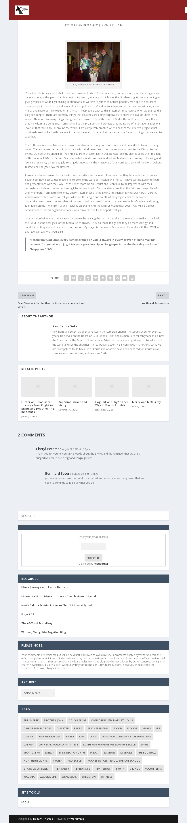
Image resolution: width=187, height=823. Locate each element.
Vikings (135, 768)
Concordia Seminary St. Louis (112, 720)
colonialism (77, 720)
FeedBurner (101, 563)
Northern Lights (36, 760)
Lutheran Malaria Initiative (58, 744)
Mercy (49, 752)
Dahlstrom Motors (37, 728)
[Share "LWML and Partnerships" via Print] (132, 278)
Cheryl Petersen (49, 449)
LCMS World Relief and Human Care (126, 736)
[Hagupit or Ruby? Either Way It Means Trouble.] (112, 387)
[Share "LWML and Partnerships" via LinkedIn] (102, 278)
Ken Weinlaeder (49, 736)
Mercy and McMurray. (147, 402)
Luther (28, 744)
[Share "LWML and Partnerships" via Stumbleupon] (117, 278)
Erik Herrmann (97, 728)
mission (109, 752)
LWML (144, 744)
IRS (158, 728)
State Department (37, 768)
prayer (57, 760)
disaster (63, 728)
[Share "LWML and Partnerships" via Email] (124, 278)
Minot (94, 752)
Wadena (29, 776)
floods (132, 728)
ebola (78, 728)
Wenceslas (69, 776)
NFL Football (147, 752)
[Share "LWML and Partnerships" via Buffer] (110, 278)
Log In (25, 802)
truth (120, 768)
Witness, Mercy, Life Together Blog (43, 632)
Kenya (70, 736)
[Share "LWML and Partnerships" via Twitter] (73, 278)
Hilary (146, 728)
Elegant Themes (43, 818)
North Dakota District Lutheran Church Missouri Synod (56, 605)
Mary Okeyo (32, 752)
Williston (89, 776)
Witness (106, 776)
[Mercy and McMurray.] (148, 387)
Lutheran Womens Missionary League (109, 744)
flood (118, 728)
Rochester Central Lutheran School (113, 760)
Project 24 (27, 614)
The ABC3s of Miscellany (36, 623)
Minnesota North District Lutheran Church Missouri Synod (58, 596)
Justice (28, 736)
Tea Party (62, 768)
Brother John (54, 720)
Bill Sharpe (31, 720)
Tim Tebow (102, 768)
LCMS (93, 736)
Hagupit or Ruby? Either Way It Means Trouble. (111, 403)
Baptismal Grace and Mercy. (72, 403)
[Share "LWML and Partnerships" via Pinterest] (95, 278)
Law (82, 736)
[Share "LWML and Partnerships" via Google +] (81, 278)
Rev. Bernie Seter (88, 25)
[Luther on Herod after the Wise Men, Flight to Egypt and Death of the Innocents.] (38, 387)
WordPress (77, 818)
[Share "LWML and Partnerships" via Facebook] (66, 278)
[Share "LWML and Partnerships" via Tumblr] (88, 278)
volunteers (153, 768)
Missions (126, 752)
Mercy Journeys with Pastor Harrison (44, 587)
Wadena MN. (48, 776)
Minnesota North (72, 752)
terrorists (82, 768)
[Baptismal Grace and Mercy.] (75, 387)
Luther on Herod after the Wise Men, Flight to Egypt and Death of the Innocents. (37, 407)
